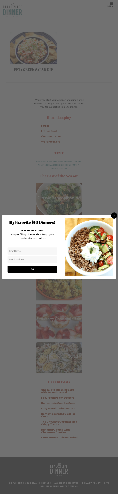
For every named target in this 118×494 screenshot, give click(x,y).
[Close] (114, 215)
